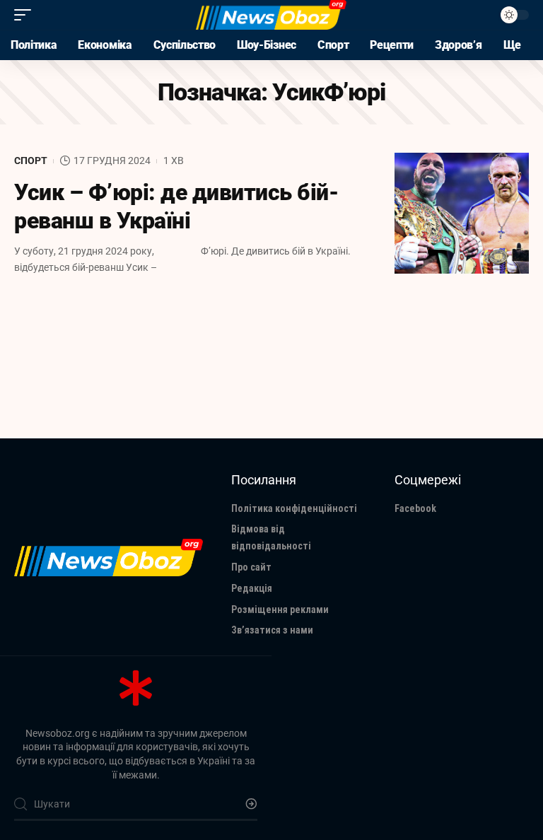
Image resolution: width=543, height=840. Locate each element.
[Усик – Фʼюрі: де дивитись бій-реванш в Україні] (462, 213)
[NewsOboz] (271, 15)
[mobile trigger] (26, 15)
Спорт (30, 160)
